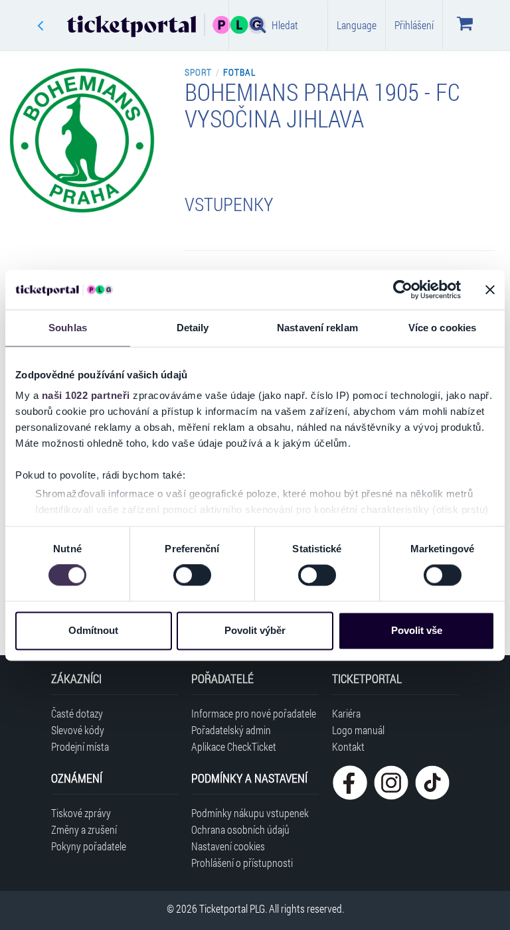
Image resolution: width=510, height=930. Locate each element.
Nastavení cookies (228, 846)
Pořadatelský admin (231, 730)
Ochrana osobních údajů (240, 829)
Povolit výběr (255, 630)
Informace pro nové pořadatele (253, 713)
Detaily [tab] (193, 327)
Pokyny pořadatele (88, 846)
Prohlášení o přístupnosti (242, 863)
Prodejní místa (80, 746)
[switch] (192, 575)
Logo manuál (358, 730)
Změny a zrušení (84, 829)
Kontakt (348, 746)
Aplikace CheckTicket (233, 746)
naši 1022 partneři (86, 395)
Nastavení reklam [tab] (317, 327)
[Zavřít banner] (490, 289)
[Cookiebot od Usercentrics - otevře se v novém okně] (403, 289)
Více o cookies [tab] (442, 327)
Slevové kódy (77, 730)
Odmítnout (93, 630)
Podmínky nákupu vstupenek (250, 813)
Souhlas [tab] (67, 327)
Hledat (285, 25)
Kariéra (346, 713)
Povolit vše (416, 630)
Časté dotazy (77, 713)
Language (357, 25)
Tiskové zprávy (81, 813)
